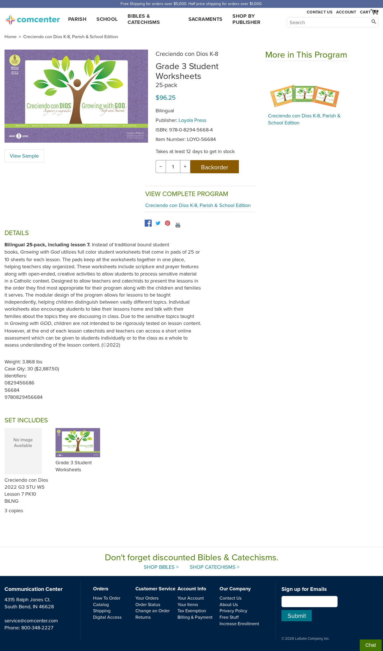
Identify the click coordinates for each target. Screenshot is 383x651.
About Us (229, 604)
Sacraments (205, 19)
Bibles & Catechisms (144, 19)
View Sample (24, 155)
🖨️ (178, 224)
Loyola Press (192, 120)
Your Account (190, 598)
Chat (370, 645)
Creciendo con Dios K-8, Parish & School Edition (70, 36)
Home (10, 36)
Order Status (147, 604)
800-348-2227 (37, 627)
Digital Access (107, 617)
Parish (77, 19)
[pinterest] (167, 223)
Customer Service (155, 588)
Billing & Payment (195, 617)
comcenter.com (32, 18)
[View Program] (307, 88)
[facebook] (148, 223)
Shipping (101, 610)
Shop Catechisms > (214, 566)
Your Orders (147, 598)
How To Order (106, 598)
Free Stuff (229, 617)
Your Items (187, 604)
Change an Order (152, 610)
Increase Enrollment (239, 623)
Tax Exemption (191, 610)
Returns (143, 617)
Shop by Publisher (246, 19)
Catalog (101, 604)
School (106, 19)
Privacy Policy (233, 610)
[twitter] (157, 223)
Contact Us (319, 12)
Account (346, 12)
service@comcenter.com (31, 620)
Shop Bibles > (161, 566)
